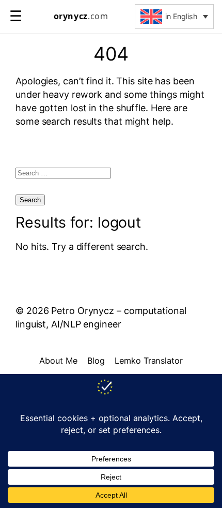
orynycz (81, 16)
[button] (174, 16)
